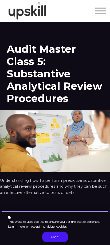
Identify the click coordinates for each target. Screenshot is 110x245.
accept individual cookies (48, 226)
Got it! (55, 237)
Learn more (16, 226)
